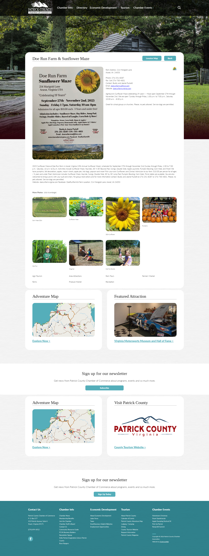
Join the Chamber (65, 521)
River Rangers (64, 543)
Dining (123, 527)
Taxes (92, 521)
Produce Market (75, 281)
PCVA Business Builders (67, 532)
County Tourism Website (129, 529)
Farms (34, 281)
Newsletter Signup (65, 535)
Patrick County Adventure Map (132, 521)
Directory (82, 7)
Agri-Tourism (37, 276)
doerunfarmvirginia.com (122, 88)
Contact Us (63, 527)
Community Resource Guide (69, 529)
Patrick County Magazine (129, 535)
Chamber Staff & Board (67, 524)
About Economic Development (100, 515)
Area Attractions (75, 276)
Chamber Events (143, 8)
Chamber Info (65, 8)
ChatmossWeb (164, 542)
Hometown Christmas (159, 515)
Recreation (110, 281)
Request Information (128, 532)
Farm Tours (110, 276)
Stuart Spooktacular (159, 518)
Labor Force (94, 518)
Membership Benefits (66, 518)
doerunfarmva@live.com (120, 85)
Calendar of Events (127, 518)
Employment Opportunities (99, 527)
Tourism (126, 8)
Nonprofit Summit (158, 527)
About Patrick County (128, 515)
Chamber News (64, 515)
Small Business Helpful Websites (101, 524)
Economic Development (104, 8)
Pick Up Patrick (157, 524)
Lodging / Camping (127, 524)
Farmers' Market (148, 276)
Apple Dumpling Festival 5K (161, 521)
